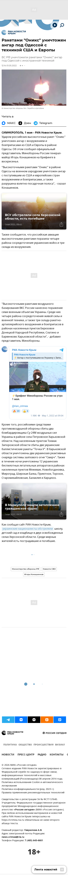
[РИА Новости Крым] (13, 32)
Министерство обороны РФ (25, 569)
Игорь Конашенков (33, 574)
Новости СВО (49, 569)
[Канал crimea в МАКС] (59, 719)
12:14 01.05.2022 (9, 65)
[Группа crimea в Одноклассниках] (47, 719)
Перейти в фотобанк (35, 108)
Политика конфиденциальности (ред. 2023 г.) (28, 789)
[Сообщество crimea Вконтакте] (21, 719)
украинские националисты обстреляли (27, 529)
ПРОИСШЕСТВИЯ (43, 745)
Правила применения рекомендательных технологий (33, 793)
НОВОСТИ (8, 755)
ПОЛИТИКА (10, 745)
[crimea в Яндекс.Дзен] (34, 719)
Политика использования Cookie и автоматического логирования (32, 784)
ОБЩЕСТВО (25, 745)
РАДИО (42, 755)
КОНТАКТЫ (57, 755)
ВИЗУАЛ (60, 745)
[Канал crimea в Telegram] (8, 719)
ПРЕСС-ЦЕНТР (25, 755)
